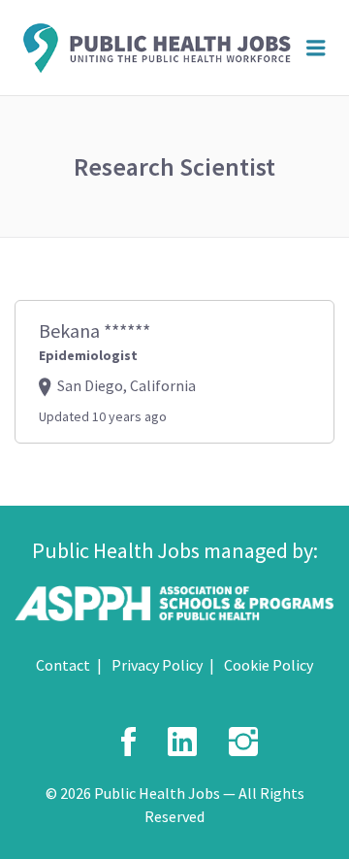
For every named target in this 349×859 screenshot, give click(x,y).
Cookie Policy (268, 665)
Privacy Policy (157, 665)
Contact (63, 665)
